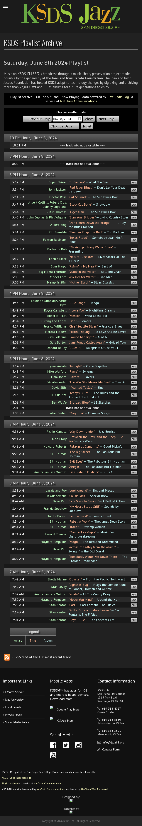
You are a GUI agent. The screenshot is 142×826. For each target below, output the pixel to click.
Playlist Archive (10, 783)
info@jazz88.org (113, 742)
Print (87, 126)
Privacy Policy (13, 714)
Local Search (13, 707)
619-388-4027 (111, 708)
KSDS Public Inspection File (16, 777)
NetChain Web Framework (95, 789)
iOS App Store (65, 720)
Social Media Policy (17, 722)
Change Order (62, 126)
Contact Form (111, 749)
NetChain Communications (78, 101)
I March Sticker (14, 692)
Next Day (106, 119)
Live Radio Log (118, 97)
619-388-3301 (111, 730)
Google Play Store (68, 709)
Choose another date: (71, 112)
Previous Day (39, 119)
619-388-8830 (111, 719)
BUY (134, 182)
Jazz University (14, 699)
